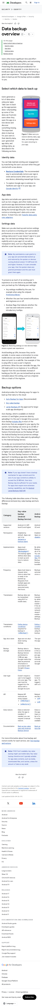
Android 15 (5, 901)
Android (4, 815)
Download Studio (7, 934)
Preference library (13, 295)
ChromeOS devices (8, 878)
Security (6, 9)
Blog (3, 832)
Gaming (4, 844)
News (3, 828)
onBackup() (25, 701)
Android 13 (5, 907)
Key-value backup (13, 403)
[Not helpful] (18, 23)
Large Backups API (13, 407)
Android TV (5, 885)
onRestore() (26, 704)
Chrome (4, 974)
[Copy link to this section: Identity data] (16, 157)
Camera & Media (7, 855)
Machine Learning (8, 848)
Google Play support (8, 953)
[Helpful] (15, 23)
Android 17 (5, 894)
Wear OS (5, 874)
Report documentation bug (11, 950)
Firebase (5, 977)
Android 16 (5, 897)
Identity (17, 9)
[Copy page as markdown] (29, 34)
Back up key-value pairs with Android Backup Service (24, 728)
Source (4, 825)
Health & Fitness (7, 851)
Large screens (6, 871)
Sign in (36, 3)
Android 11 (5, 914)
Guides (14, 19)
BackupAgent (23, 551)
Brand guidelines (22, 992)
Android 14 (5, 904)
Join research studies (9, 957)
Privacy (4, 858)
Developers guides (8, 927)
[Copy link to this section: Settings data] (17, 224)
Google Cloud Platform (10, 981)
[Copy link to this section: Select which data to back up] (4, 92)
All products (6, 984)
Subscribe (29, 997)
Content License (23, 788)
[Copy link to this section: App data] (13, 195)
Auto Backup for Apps (14, 399)
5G (3, 862)
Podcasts (5, 835)
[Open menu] (3, 2)
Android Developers (8, 16)
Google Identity (12, 189)
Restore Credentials (14, 171)
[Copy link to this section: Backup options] (23, 387)
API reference (6, 930)
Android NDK (6, 937)
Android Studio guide (9, 923)
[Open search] (26, 2)
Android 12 (5, 911)
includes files (17, 422)
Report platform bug (8, 946)
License (11, 992)
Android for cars (7, 881)
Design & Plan (21, 16)
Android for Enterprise (9, 818)
